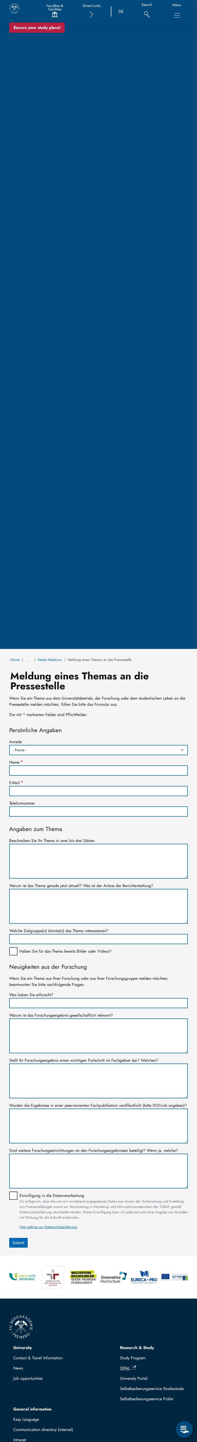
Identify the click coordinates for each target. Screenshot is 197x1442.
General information (32, 1409)
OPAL (125, 1368)
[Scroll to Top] (184, 1408)
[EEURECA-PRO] (144, 1277)
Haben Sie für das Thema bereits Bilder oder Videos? (65, 951)
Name (14, 762)
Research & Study (137, 1348)
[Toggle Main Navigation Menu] (177, 15)
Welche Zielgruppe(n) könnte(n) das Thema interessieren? (58, 931)
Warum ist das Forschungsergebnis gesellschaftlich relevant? (61, 1015)
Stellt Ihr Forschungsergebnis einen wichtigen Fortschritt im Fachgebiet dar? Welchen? (83, 1060)
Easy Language (26, 1419)
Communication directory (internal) (43, 1430)
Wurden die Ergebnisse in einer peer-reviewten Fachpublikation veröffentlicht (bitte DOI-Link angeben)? (98, 1105)
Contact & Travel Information (38, 1358)
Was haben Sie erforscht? (31, 995)
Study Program (132, 1358)
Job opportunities (28, 1378)
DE (121, 11)
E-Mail (14, 783)
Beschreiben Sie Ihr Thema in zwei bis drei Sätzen (52, 841)
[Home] (14, 8)
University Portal (133, 1378)
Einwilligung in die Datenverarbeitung (51, 1195)
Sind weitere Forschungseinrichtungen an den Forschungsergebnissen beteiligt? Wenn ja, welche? (93, 1150)
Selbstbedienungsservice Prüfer (146, 1399)
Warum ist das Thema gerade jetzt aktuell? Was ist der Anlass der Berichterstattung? (81, 886)
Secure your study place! (37, 27)
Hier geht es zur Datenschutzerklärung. (48, 1226)
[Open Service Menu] (184, 1429)
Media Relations (50, 659)
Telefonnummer (22, 803)
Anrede (15, 742)
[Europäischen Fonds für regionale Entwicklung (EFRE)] (174, 1277)
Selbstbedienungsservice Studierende (152, 1389)
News (18, 1368)
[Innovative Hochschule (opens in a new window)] (114, 1277)
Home (14, 659)
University (22, 1348)
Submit (18, 1243)
